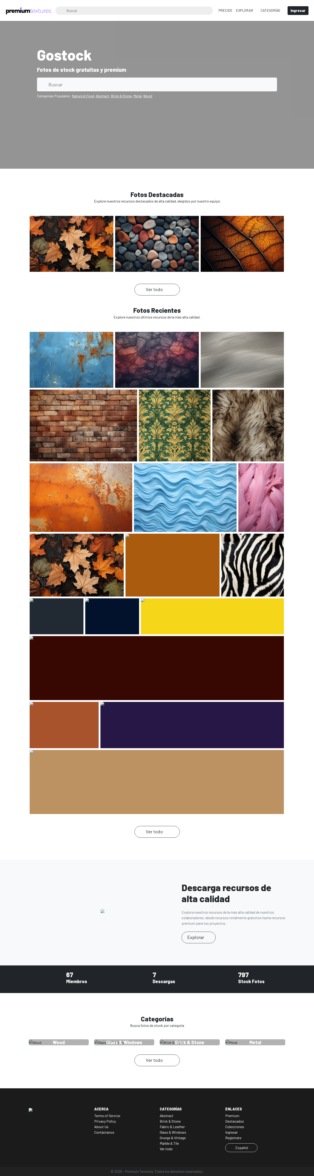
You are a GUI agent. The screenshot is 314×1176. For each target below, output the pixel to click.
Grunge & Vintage (173, 1137)
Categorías (271, 10)
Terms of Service (107, 1115)
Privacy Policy (105, 1121)
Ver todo (155, 289)
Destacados (234, 1121)
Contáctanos (104, 1132)
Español (242, 1147)
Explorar (245, 10)
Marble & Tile (169, 1143)
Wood (147, 96)
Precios (225, 10)
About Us (101, 1126)
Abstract (102, 96)
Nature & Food (83, 96)
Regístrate (233, 1137)
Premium (232, 1115)
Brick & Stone (121, 96)
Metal (137, 96)
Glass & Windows (173, 1132)
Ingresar (231, 1132)
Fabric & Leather (172, 1126)
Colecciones (234, 1126)
